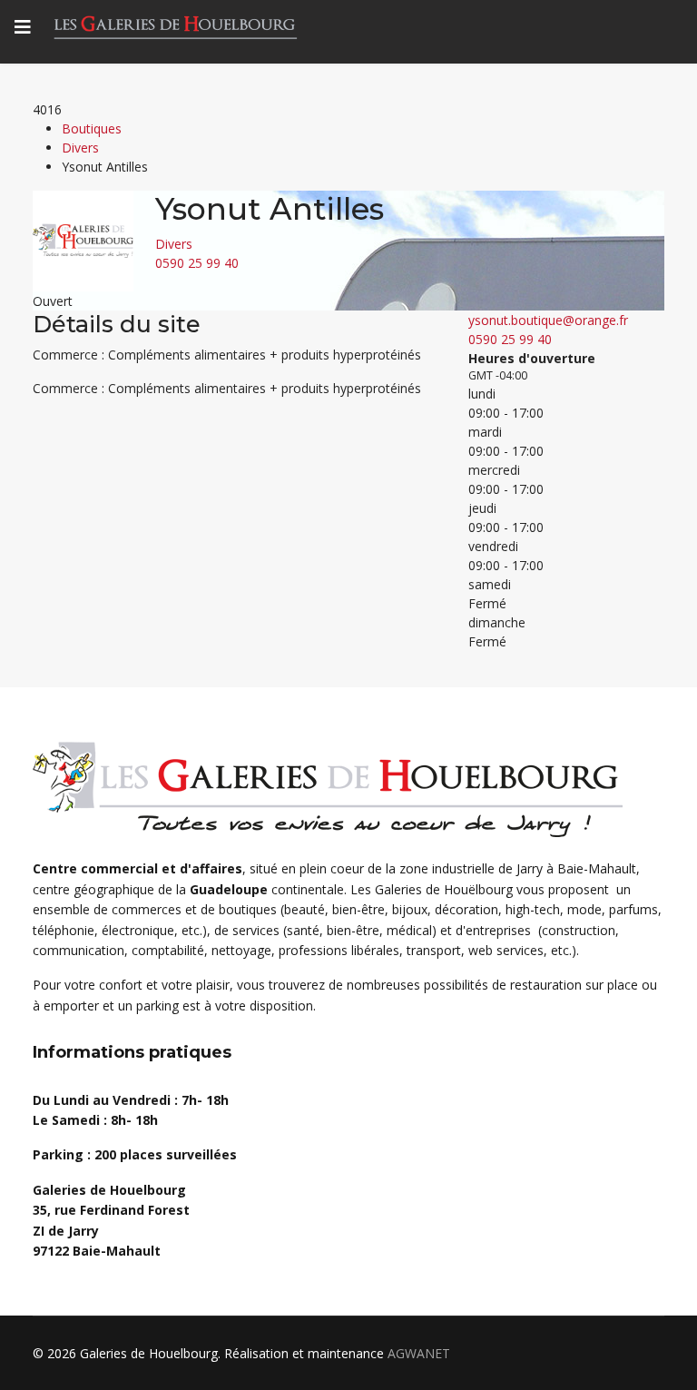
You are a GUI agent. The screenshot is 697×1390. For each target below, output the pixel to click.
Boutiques (92, 128)
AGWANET (419, 1353)
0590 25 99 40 (197, 262)
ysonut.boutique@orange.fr (548, 320)
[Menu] (23, 27)
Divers (80, 147)
